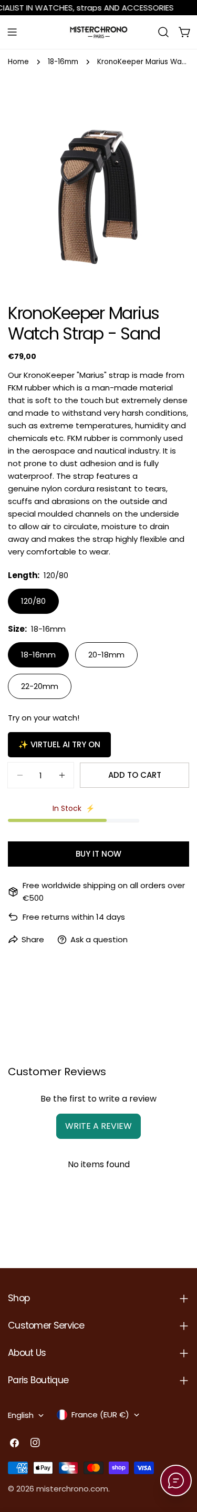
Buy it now (98, 853)
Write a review (98, 1126)
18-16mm (63, 62)
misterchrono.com (72, 1488)
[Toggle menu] (12, 32)
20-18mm (106, 654)
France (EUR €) (100, 1414)
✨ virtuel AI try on (59, 744)
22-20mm (39, 686)
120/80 (33, 600)
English (21, 1415)
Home (18, 62)
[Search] (163, 32)
